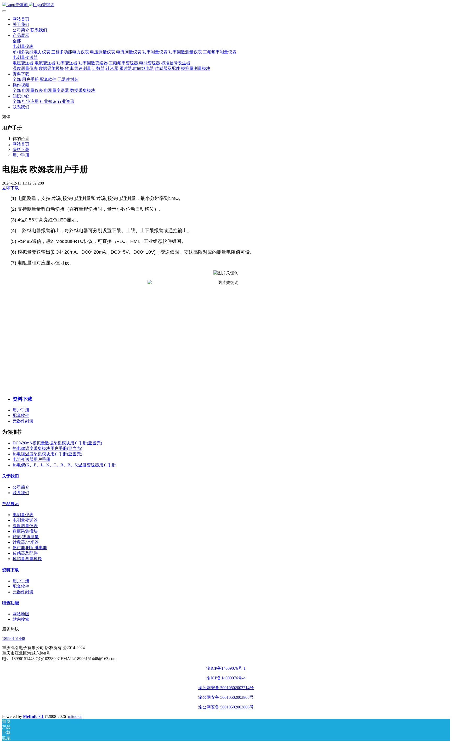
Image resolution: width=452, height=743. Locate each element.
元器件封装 (23, 421)
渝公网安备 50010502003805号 (226, 697)
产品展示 (10, 503)
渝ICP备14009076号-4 (226, 678)
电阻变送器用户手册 (31, 459)
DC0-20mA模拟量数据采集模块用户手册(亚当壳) (57, 443)
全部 (17, 41)
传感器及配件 (25, 553)
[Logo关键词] (226, 5)
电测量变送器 (25, 520)
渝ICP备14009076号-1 (226, 668)
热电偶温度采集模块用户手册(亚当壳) (47, 448)
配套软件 (21, 415)
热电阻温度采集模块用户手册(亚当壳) (47, 454)
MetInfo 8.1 (33, 716)
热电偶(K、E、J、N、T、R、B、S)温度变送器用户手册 (64, 465)
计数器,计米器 (26, 542)
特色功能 (10, 603)
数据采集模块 (25, 531)
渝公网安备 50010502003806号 (226, 707)
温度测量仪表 (25, 525)
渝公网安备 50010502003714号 (226, 687)
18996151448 (13, 638)
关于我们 (10, 476)
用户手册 (21, 155)
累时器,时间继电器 (30, 547)
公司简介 (21, 487)
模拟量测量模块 (27, 558)
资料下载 (21, 149)
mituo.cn (75, 716)
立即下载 (10, 188)
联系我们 (21, 492)
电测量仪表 (23, 514)
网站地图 (21, 614)
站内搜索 (21, 619)
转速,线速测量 (26, 536)
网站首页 (21, 19)
